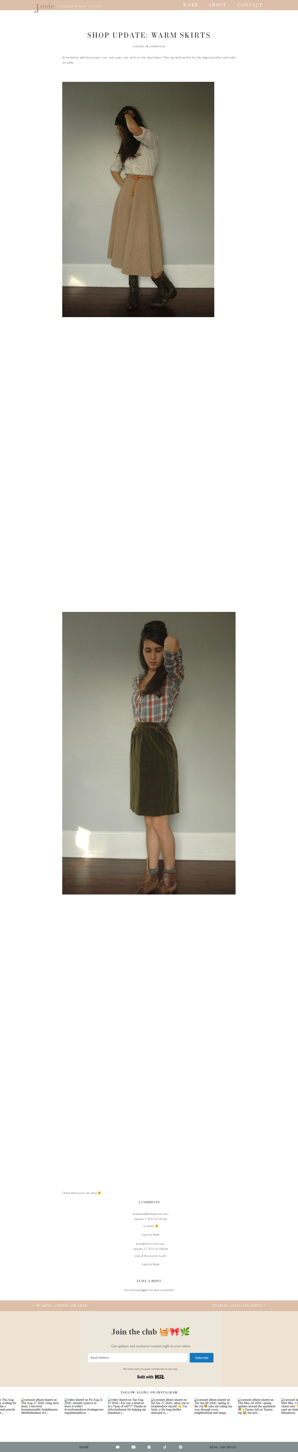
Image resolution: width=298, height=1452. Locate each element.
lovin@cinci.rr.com (147, 1243)
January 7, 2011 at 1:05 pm (150, 1219)
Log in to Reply (151, 1234)
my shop (91, 1193)
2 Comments (149, 1202)
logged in (145, 1290)
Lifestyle (157, 47)
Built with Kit (150, 1377)
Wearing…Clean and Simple (237, 1305)
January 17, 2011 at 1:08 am (150, 1248)
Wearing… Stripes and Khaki (62, 1305)
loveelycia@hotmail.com (147, 1213)
